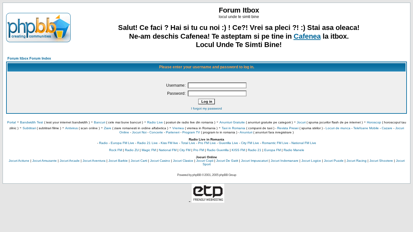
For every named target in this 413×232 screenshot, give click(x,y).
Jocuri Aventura (94, 160)
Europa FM (272, 150)
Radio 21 (254, 150)
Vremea (178, 128)
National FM (167, 150)
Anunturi (246, 132)
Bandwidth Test (31, 122)
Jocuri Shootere (381, 160)
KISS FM (238, 150)
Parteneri (172, 132)
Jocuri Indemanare (284, 160)
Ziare (107, 128)
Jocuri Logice (311, 160)
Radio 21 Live (147, 143)
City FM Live (250, 143)
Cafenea (307, 36)
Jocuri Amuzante (44, 160)
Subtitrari (29, 128)
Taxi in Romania (233, 128)
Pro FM (198, 150)
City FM (184, 150)
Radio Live (155, 122)
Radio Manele (294, 150)
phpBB (196, 175)
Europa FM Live (122, 143)
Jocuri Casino (160, 160)
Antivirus (71, 128)
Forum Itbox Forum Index (29, 58)
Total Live (188, 143)
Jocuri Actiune (19, 160)
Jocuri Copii (204, 160)
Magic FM (149, 150)
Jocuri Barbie (118, 160)
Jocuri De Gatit (227, 160)
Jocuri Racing (357, 160)
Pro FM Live (207, 143)
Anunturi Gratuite (232, 122)
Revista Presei (287, 128)
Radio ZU (132, 150)
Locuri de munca (338, 128)
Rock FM (115, 150)
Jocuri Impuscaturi (254, 160)
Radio (103, 143)
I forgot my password (206, 108)
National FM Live (303, 143)
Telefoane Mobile (366, 128)
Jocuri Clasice (183, 160)
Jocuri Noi (139, 132)
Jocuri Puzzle (334, 160)
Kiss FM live (169, 143)
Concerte (156, 132)
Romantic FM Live (275, 143)
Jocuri (301, 122)
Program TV (191, 132)
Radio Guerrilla (218, 150)
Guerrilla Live (228, 143)
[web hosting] (208, 201)
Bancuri (99, 122)
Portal (11, 122)
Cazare (387, 128)
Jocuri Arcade (70, 160)
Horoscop (374, 122)
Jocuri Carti (139, 160)
